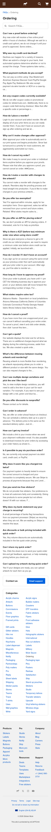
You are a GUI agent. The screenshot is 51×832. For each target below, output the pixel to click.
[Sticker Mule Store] (18, 791)
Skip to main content (2, 2)
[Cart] (47, 4)
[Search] (39, 4)
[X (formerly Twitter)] (23, 791)
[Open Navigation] (4, 4)
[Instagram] (28, 791)
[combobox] (25, 26)
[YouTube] (33, 791)
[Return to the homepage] (25, 4)
